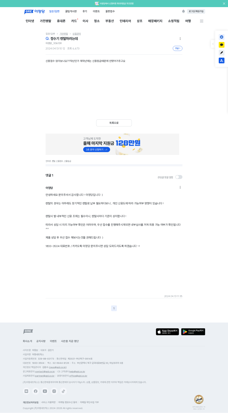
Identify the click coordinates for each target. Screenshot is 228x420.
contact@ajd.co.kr (45, 371)
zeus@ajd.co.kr (58, 367)
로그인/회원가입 (196, 11)
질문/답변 (54, 11)
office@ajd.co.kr (78, 375)
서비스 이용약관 (48, 402)
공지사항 (41, 341)
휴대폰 (61, 21)
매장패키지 (155, 21)
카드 (74, 21)
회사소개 (27, 341)
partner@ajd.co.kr (45, 375)
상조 (139, 21)
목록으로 (114, 123)
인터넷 (30, 21)
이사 (85, 21)
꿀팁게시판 (71, 11)
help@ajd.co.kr (77, 371)
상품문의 (76, 33)
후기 (84, 11)
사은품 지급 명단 (70, 341)
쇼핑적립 (174, 21)
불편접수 (110, 11)
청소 (97, 21)
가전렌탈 (45, 21)
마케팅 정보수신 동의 (67, 402)
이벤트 (96, 11)
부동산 (109, 21)
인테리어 (125, 21)
